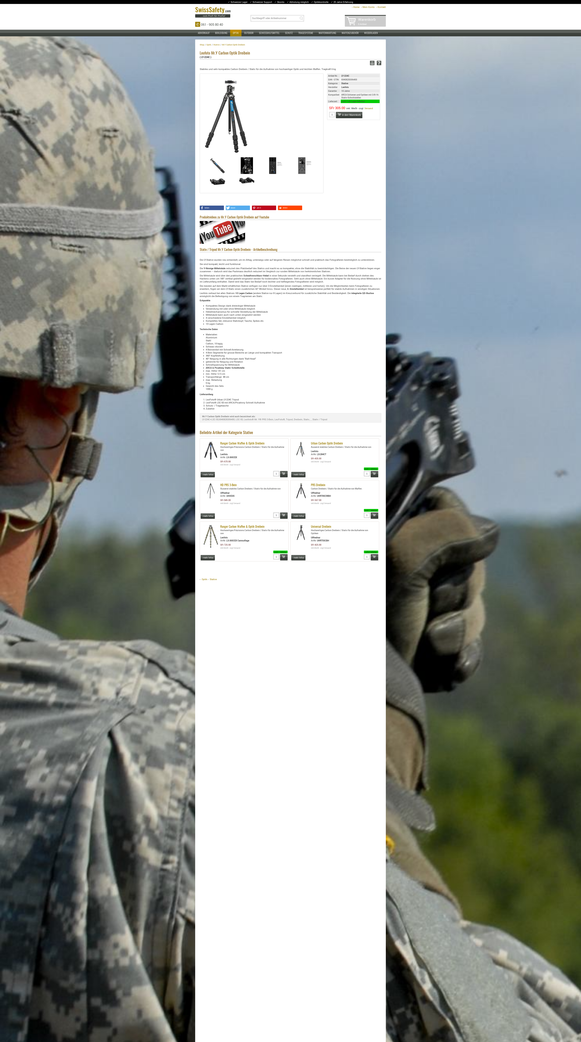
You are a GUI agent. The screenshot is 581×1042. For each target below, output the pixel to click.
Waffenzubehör (350, 33)
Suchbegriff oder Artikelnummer (269, 18)
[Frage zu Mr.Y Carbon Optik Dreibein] (378, 63)
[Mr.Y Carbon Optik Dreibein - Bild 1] (218, 165)
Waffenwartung (327, 33)
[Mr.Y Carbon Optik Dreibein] (228, 114)
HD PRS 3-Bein (228, 485)
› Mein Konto (368, 6)
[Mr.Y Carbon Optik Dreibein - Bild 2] (247, 165)
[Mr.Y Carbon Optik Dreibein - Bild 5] (218, 180)
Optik (236, 33)
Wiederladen (371, 33)
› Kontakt (381, 6)
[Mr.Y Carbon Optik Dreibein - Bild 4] (305, 165)
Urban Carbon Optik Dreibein (327, 443)
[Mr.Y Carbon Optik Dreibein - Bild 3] (276, 165)
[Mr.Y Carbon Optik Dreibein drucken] (371, 63)
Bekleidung (221, 33)
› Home (355, 6)
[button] (212, 208)
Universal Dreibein (321, 526)
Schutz (289, 33)
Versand (368, 108)
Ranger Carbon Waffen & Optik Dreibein (242, 443)
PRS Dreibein (318, 485)
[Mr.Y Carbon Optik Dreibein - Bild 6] (247, 180)
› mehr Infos (207, 474)
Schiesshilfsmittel (269, 33)
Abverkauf (204, 33)
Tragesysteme (305, 33)
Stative (213, 579)
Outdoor (249, 33)
